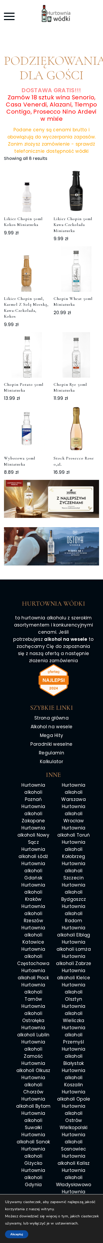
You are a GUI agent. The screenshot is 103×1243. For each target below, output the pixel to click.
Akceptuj (16, 1234)
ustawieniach (66, 1223)
